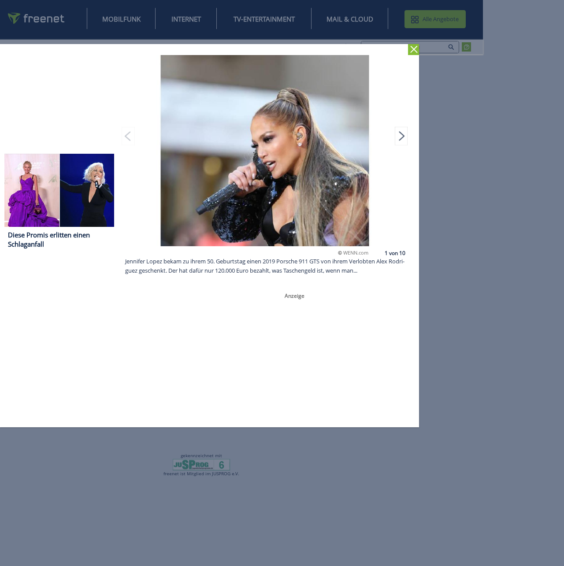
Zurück (413, 49)
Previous (128, 135)
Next (401, 135)
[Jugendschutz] (201, 464)
